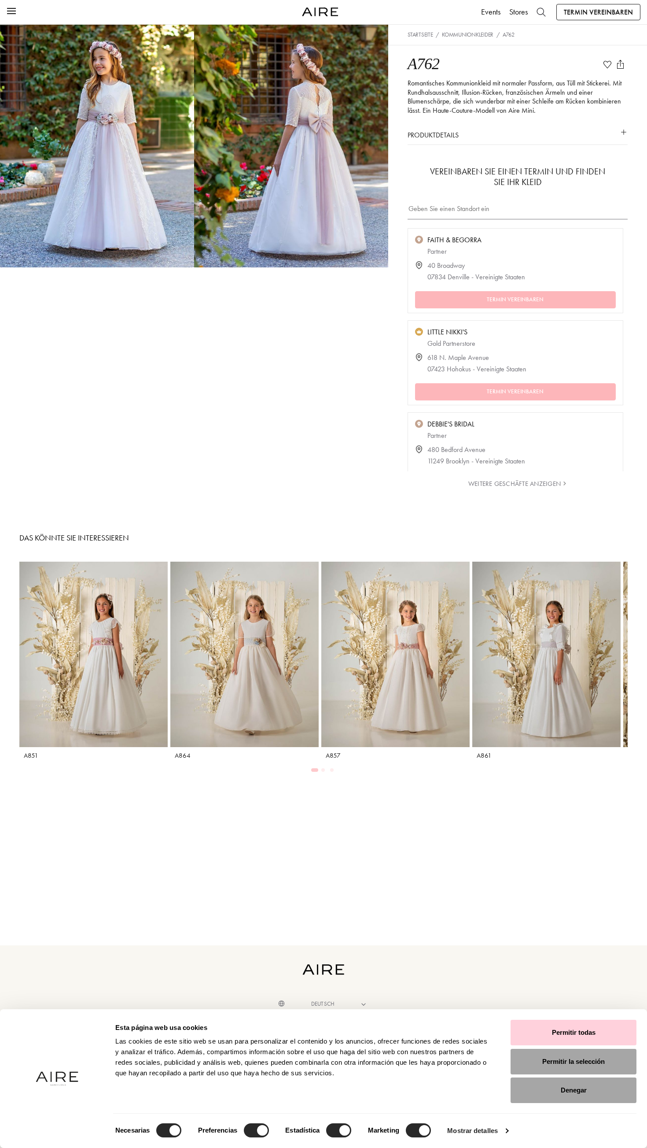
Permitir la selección (573, 1061)
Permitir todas (574, 1032)
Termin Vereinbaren (598, 12)
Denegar (574, 1090)
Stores (518, 12)
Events (490, 12)
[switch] (256, 1130)
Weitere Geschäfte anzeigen (514, 484)
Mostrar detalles (472, 1130)
